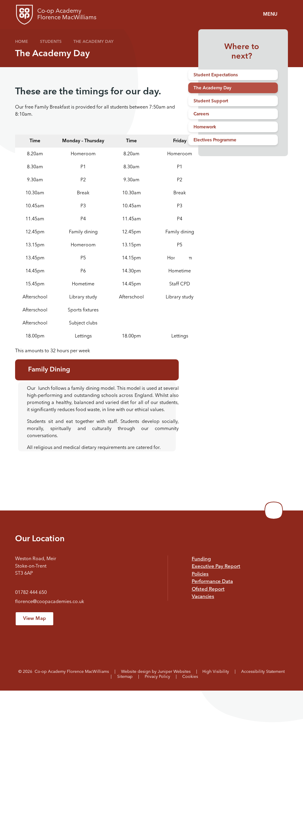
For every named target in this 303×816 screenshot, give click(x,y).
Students (51, 42)
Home (21, 42)
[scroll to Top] (273, 510)
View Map (34, 618)
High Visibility (215, 672)
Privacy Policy (157, 677)
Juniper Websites (174, 672)
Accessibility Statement (263, 672)
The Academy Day (93, 42)
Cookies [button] (190, 677)
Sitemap (125, 677)
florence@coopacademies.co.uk (49, 602)
